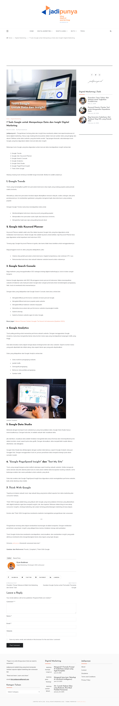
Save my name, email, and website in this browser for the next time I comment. (34, 639)
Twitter (29, 577)
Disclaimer (84, 673)
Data (8, 119)
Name (9, 616)
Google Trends (17, 181)
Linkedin (56, 577)
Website (9, 631)
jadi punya (16, 543)
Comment (10, 602)
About (83, 667)
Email (9, 623)
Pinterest (42, 577)
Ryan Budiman (22, 129)
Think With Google (20, 488)
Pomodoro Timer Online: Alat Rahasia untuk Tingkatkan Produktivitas (98, 99)
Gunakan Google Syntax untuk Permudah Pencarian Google (59, 586)
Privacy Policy (85, 680)
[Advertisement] (59, 53)
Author (9, 558)
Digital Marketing (44, 31)
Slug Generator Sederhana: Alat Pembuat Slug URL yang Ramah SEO (99, 119)
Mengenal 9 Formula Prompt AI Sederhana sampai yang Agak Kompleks (64, 669)
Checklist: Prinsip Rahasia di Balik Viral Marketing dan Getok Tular (22, 586)
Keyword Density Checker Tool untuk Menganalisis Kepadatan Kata (99, 109)
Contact (83, 670)
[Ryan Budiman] (11, 566)
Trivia (82, 31)
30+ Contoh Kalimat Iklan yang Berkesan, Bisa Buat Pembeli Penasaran (63, 688)
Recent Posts (17, 558)
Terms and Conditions (88, 677)
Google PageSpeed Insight (25, 462)
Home (32, 31)
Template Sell (81, 701)
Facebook (15, 577)
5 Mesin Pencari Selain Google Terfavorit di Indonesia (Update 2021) (40, 321)
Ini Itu (73, 31)
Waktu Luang (61, 31)
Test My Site (55, 462)
